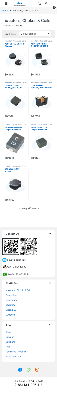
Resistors (10, 305)
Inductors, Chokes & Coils (15, 41)
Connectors (11, 295)
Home (5, 10)
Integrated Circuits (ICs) (18, 290)
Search (39, 3)
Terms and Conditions (17, 351)
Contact (10, 337)
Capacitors (11, 300)
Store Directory (13, 356)
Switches (10, 314)
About (9, 332)
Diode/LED (11, 309)
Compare (10, 341)
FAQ (8, 346)
